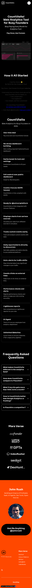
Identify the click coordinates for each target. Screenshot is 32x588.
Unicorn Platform (24, 557)
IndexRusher (22, 564)
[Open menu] (29, 3)
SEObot (21, 559)
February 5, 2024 (25, 110)
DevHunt (21, 554)
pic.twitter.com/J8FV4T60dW (16, 107)
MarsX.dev (8, 556)
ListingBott (22, 562)
